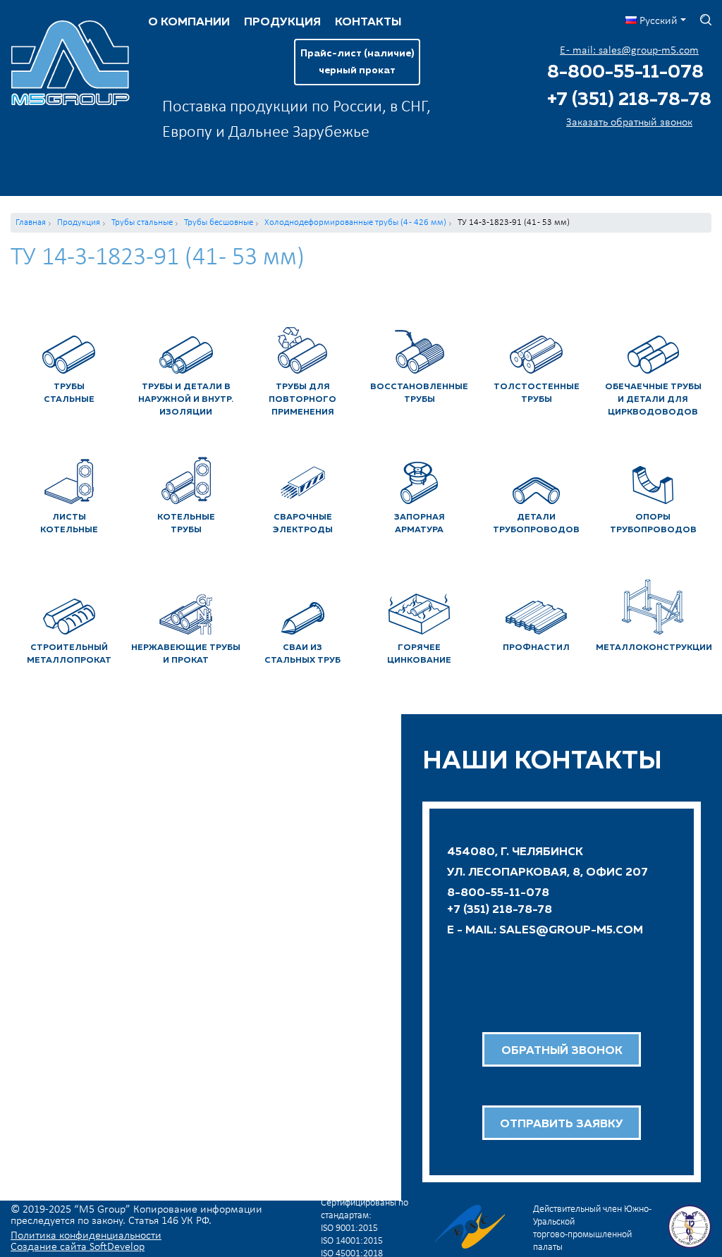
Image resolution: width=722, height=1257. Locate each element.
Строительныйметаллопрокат (69, 654)
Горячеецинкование (419, 654)
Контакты (368, 22)
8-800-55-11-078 (625, 72)
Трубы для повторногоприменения (302, 400)
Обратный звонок (562, 1051)
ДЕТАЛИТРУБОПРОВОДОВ (536, 523)
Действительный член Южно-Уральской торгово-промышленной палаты (592, 1228)
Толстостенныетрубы (537, 393)
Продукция (282, 22)
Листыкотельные (69, 523)
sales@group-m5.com (571, 930)
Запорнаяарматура (419, 523)
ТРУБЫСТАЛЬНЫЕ (69, 393)
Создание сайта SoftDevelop (78, 1247)
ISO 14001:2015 (352, 1241)
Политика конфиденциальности (86, 1235)
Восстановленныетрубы (419, 393)
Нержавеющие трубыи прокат (185, 654)
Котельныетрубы (186, 523)
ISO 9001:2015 (349, 1228)
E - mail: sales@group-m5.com (629, 50)
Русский (657, 21)
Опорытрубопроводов (653, 523)
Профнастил (536, 648)
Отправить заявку (561, 1124)
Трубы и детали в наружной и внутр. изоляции (185, 400)
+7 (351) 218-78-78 (629, 100)
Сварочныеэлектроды (303, 523)
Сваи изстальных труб (302, 654)
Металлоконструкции (653, 648)
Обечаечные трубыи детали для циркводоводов (653, 400)
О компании (189, 22)
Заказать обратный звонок (629, 122)
